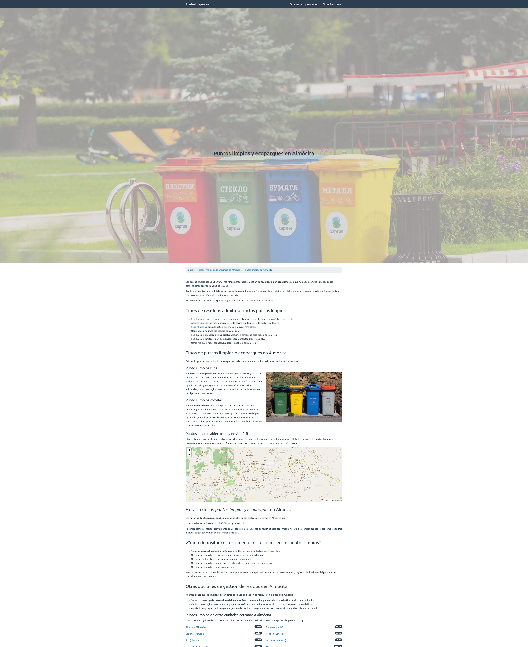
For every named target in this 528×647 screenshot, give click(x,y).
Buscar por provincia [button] (303, 4)
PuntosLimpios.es (197, 4)
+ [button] (189, 450)
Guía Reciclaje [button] (332, 4)
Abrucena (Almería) (196, 627)
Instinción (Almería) (276, 640)
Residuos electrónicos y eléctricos (209, 319)
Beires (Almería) (274, 627)
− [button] (189, 454)
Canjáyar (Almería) (195, 633)
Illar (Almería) (193, 640)
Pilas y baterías (199, 327)
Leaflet (326, 500)
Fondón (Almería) (275, 633)
